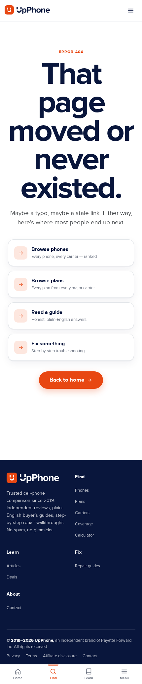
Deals (12, 577)
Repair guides (87, 566)
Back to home (67, 380)
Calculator (84, 535)
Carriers (82, 512)
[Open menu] (130, 10)
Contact (14, 607)
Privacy (13, 656)
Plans (80, 501)
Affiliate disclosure (60, 656)
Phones (82, 490)
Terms (31, 656)
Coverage (84, 524)
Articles (13, 566)
